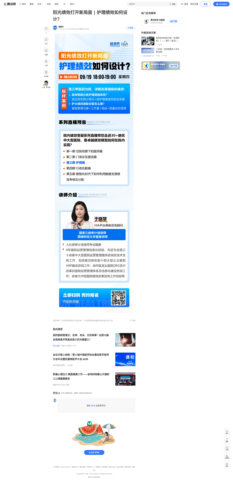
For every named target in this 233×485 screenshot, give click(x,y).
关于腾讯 (56, 467)
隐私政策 (82, 467)
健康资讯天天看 (59, 385)
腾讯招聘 (105, 467)
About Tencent (66, 467)
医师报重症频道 (59, 365)
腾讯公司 (91, 477)
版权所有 (97, 477)
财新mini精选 (66, 346)
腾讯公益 (112, 467)
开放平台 (90, 467)
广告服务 (97, 467)
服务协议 (75, 467)
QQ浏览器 (119, 467)
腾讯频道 (127, 467)
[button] (173, 21)
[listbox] (94, 357)
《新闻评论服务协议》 (85, 393)
